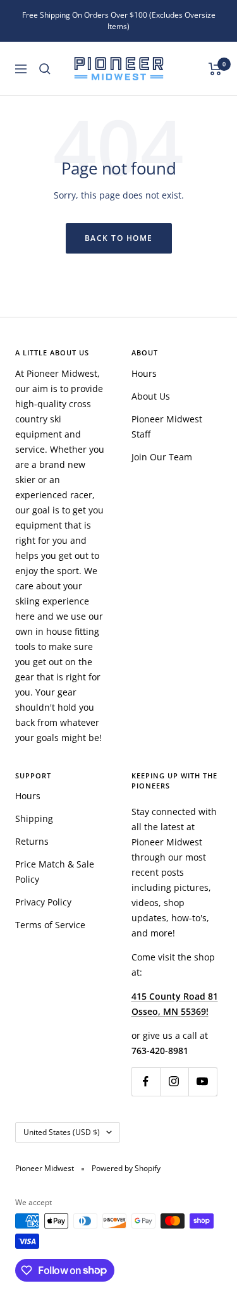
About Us (150, 396)
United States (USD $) (61, 1132)
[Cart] (215, 69)
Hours (144, 373)
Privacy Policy (43, 902)
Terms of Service (50, 925)
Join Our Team (161, 457)
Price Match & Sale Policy (54, 871)
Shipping (34, 818)
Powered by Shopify (126, 1168)
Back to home (119, 238)
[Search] (45, 69)
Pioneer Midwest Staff (166, 426)
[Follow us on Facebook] (145, 1081)
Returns (32, 841)
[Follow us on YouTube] (202, 1081)
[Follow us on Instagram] (174, 1081)
